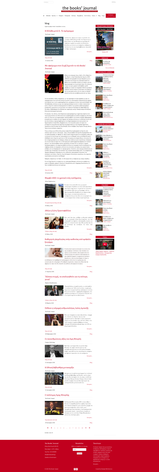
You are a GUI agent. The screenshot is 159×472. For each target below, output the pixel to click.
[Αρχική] (44, 16)
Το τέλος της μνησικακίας (106, 62)
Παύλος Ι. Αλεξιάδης (107, 90)
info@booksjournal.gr (50, 454)
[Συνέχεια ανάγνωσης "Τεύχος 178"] (105, 39)
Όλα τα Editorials (110, 67)
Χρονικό (52, 202)
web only (50, 57)
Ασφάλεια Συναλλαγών (50, 457)
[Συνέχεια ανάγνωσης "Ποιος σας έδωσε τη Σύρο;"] (99, 97)
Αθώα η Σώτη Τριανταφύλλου (58, 210)
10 (82, 428)
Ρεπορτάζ (47, 202)
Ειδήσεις (47, 231)
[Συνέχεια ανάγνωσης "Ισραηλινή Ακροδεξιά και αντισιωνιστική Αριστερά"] (99, 164)
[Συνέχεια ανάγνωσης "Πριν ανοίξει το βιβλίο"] (99, 227)
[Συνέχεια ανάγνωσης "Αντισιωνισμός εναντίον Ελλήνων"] (99, 129)
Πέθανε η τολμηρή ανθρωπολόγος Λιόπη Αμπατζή (66, 308)
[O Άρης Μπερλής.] (54, 407)
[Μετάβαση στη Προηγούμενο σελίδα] (51, 428)
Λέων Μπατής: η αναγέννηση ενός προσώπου (108, 137)
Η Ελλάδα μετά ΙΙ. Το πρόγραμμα (59, 30)
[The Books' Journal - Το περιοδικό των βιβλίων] (79, 8)
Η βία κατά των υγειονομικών (107, 88)
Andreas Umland (106, 83)
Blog (91, 60)
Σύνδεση (113, 2)
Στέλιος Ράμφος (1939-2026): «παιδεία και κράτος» (107, 174)
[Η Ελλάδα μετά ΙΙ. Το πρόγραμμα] (54, 46)
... (66, 428)
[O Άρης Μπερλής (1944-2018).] (54, 351)
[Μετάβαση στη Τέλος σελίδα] (89, 428)
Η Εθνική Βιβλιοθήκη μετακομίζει (59, 367)
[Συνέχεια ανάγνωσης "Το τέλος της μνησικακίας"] (99, 62)
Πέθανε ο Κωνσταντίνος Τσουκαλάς (107, 154)
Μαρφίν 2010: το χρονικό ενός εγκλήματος (63, 177)
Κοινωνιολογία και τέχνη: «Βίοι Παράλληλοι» (108, 114)
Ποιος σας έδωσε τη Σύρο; (107, 96)
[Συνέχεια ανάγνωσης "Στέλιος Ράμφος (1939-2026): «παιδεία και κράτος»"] (99, 174)
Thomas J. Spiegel (107, 108)
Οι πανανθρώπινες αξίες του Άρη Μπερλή (63, 338)
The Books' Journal (107, 64)
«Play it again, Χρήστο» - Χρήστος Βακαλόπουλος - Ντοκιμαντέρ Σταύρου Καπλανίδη (105, 252)
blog (46, 57)
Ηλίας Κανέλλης (106, 157)
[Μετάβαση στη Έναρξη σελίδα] (47, 428)
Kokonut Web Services (106, 469)
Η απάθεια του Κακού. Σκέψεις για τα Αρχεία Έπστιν (108, 105)
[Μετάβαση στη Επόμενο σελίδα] (86, 428)
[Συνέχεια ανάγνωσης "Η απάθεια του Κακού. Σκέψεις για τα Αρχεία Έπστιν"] (99, 106)
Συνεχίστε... (89, 51)
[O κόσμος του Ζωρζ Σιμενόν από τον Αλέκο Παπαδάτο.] (54, 83)
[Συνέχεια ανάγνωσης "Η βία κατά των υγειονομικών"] (99, 89)
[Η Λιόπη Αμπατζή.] (54, 319)
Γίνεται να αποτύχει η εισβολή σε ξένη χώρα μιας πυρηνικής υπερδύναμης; (108, 78)
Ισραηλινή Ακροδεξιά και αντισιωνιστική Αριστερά (107, 163)
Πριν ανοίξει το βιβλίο (107, 226)
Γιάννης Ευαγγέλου (107, 140)
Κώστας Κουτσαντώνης (108, 117)
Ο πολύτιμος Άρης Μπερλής (57, 394)
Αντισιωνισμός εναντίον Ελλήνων (108, 127)
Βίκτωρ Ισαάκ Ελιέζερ (107, 167)
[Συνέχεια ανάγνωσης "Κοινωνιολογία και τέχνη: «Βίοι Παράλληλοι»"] (99, 114)
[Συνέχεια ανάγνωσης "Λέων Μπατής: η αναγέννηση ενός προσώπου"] (99, 137)
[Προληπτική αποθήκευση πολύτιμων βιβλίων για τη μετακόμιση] (54, 378)
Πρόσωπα (50, 419)
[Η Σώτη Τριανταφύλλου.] (54, 222)
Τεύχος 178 (105, 51)
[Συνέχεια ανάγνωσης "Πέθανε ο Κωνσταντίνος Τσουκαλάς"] (99, 154)
